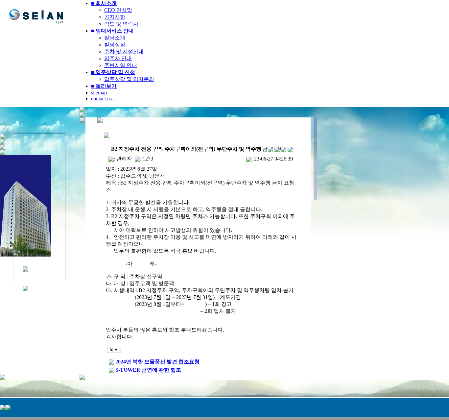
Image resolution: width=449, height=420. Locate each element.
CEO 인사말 (118, 10)
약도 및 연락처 (121, 24)
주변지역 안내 (120, 65)
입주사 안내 (118, 58)
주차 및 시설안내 (124, 51)
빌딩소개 (114, 37)
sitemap (100, 92)
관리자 (124, 158)
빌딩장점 (114, 44)
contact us (104, 98)
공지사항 (114, 17)
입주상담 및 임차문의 (129, 79)
